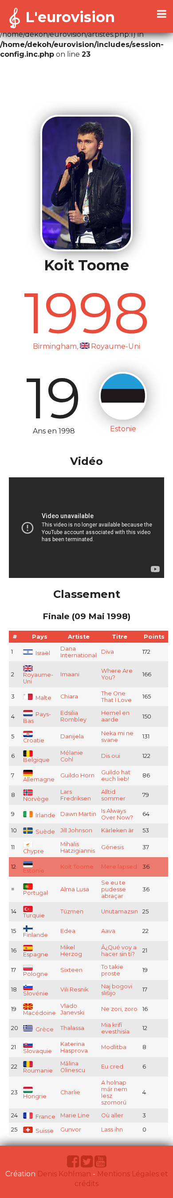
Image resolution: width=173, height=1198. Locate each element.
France (44, 1116)
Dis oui (110, 756)
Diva (107, 651)
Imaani (69, 674)
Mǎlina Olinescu (72, 1066)
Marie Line (75, 1115)
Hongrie (35, 1096)
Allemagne (39, 779)
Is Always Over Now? (117, 814)
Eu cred (112, 1066)
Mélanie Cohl (71, 756)
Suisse (44, 1131)
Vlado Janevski (72, 1009)
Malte (42, 698)
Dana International (78, 652)
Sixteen (71, 970)
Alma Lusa (74, 889)
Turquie (34, 915)
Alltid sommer (113, 795)
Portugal (35, 893)
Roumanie (38, 1070)
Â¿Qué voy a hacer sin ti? (119, 950)
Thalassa (72, 1028)
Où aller (112, 1115)
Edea (67, 931)
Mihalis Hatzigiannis (77, 847)
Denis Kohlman (64, 1174)
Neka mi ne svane (117, 736)
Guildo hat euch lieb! (115, 775)
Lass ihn (112, 1129)
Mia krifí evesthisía (115, 1028)
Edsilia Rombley (73, 716)
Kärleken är (117, 830)
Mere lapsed (119, 866)
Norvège (36, 799)
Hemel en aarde (115, 716)
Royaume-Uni (38, 678)
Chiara (69, 696)
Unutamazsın (119, 911)
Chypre (33, 851)
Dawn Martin (78, 814)
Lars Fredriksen (75, 795)
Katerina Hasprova (74, 1047)
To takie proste (112, 970)
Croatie (33, 740)
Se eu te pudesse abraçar (113, 889)
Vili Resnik (74, 989)
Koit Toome (77, 866)
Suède (44, 831)
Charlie (70, 1092)
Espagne (35, 954)
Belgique (36, 760)
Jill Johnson (76, 830)
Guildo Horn (77, 775)
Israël (42, 653)
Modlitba (113, 1047)
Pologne (35, 974)
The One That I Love (116, 696)
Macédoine (39, 1013)
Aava (108, 931)
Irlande (44, 815)
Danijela (72, 736)
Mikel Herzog (71, 950)
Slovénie (35, 993)
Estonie (33, 870)
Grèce (44, 1029)
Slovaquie (37, 1051)
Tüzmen (71, 911)
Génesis (112, 847)
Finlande (35, 935)
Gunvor (70, 1129)
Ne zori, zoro (119, 1009)
